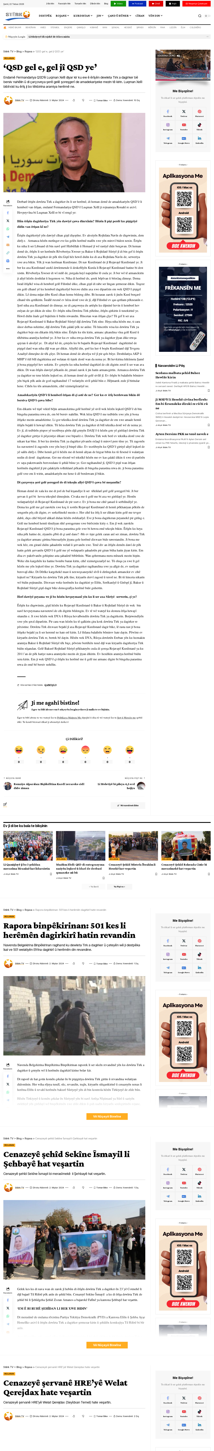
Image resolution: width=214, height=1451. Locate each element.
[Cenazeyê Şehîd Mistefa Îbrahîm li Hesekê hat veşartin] (133, 846)
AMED (43, 27)
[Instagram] (167, 127)
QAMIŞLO (81, 27)
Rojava (9, 58)
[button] (207, 37)
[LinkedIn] (199, 140)
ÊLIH (183, 27)
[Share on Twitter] (8, 221)
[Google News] (183, 140)
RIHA (162, 27)
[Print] (8, 261)
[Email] (8, 245)
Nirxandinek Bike (130, 805)
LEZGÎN (173, 27)
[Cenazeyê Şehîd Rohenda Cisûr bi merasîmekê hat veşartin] (186, 846)
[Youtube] (183, 127)
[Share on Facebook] (8, 213)
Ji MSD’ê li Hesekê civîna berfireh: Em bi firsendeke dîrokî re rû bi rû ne (181, 403)
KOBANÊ (94, 27)
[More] (8, 269)
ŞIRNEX (140, 27)
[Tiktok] (199, 127)
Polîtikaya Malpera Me (69, 717)
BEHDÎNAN (31, 27)
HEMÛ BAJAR (15, 27)
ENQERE (68, 27)
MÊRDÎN (152, 27)
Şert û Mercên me (126, 717)
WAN (104, 27)
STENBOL (55, 27)
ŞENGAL (116, 27)
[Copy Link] (8, 253)
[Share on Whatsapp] (8, 229)
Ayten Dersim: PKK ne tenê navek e (181, 434)
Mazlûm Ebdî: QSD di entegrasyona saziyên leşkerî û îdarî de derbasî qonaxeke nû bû (80, 868)
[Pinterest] (199, 113)
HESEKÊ (128, 27)
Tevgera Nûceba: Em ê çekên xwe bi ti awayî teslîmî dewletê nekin (67, 36)
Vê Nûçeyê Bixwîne (107, 1116)
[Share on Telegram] (8, 237)
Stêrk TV (19, 100)
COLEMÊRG (195, 27)
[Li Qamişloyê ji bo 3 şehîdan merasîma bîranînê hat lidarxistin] (28, 846)
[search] (199, 15)
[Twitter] (183, 113)
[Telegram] (167, 140)
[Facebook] (167, 113)
